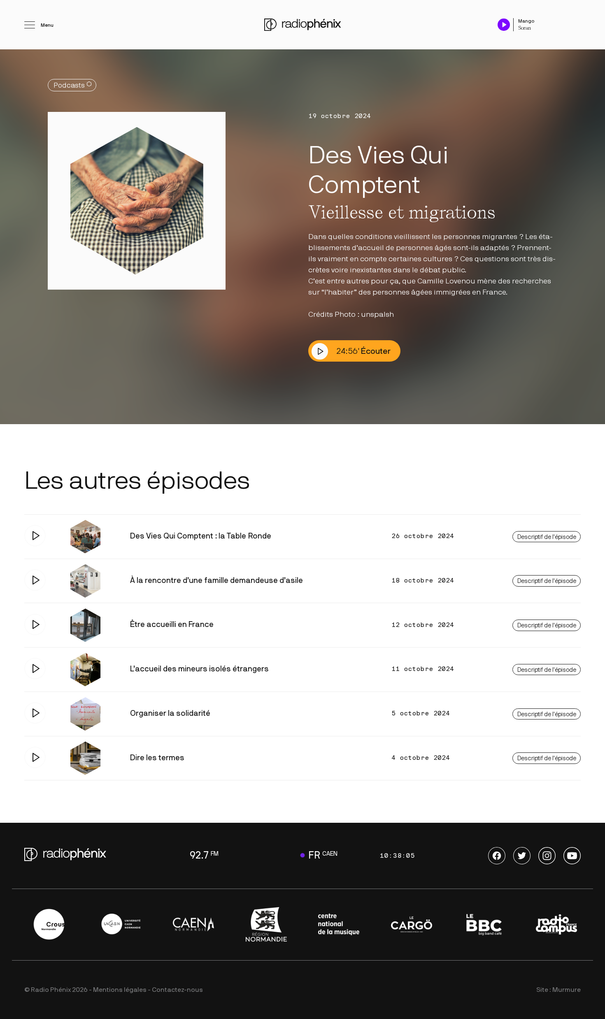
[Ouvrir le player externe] (578, 20)
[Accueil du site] (302, 25)
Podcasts (69, 85)
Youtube (572, 855)
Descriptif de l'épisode (546, 537)
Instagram (547, 855)
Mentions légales (120, 990)
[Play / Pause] (504, 24)
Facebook (496, 855)
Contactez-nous (177, 990)
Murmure (566, 990)
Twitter (522, 855)
